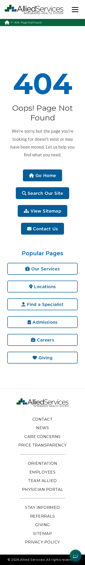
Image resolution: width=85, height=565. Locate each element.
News (42, 427)
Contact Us (44, 229)
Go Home (45, 175)
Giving (44, 358)
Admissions (44, 322)
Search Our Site (44, 193)
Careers (44, 340)
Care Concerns (42, 436)
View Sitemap (45, 211)
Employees (43, 472)
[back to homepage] (9, 22)
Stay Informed (42, 507)
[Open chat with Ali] (75, 555)
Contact (42, 419)
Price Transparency (42, 445)
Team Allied (42, 480)
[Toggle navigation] (75, 9)
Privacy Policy (42, 542)
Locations (44, 286)
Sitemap (42, 533)
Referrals (42, 516)
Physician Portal (42, 489)
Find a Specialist (44, 304)
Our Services (45, 269)
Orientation (42, 463)
